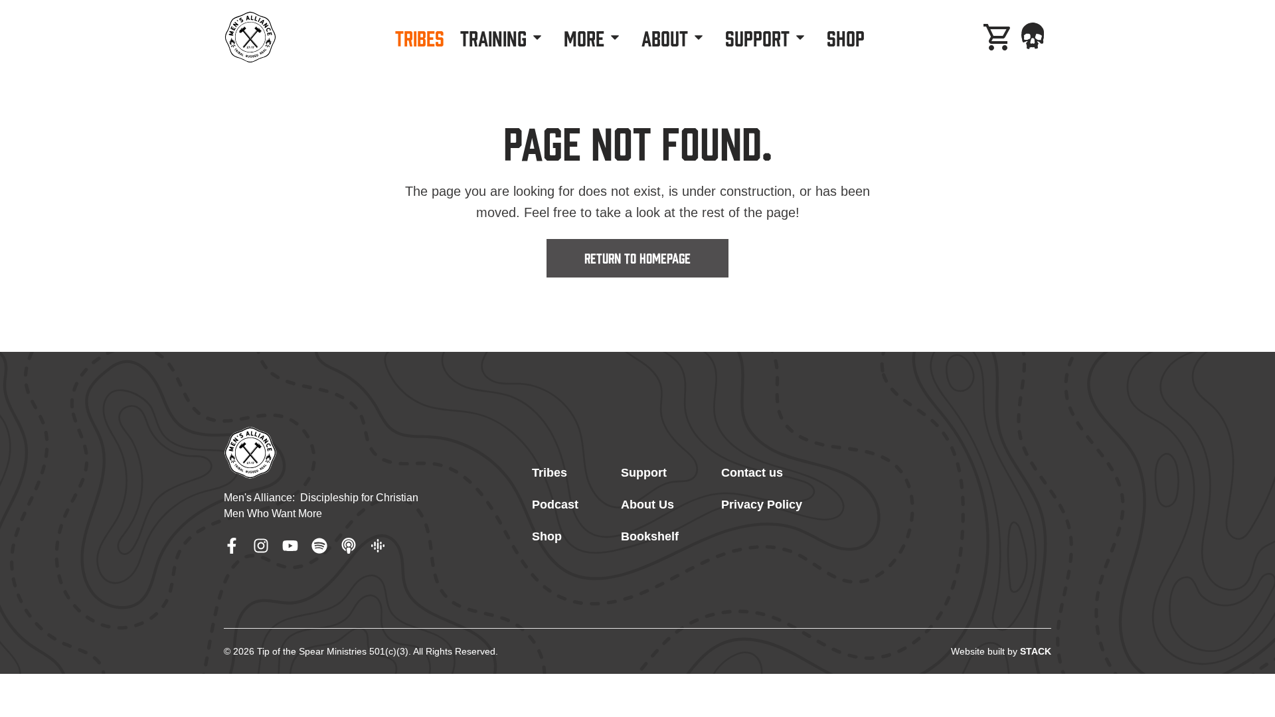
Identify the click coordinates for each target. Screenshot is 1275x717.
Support (644, 472)
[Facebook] (232, 546)
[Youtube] (290, 546)
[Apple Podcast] (349, 546)
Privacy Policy (761, 504)
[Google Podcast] (378, 546)
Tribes (549, 472)
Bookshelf (650, 536)
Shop (547, 536)
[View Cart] (998, 37)
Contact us (752, 472)
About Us (647, 504)
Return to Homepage (637, 257)
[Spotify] (319, 546)
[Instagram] (261, 546)
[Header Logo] (250, 37)
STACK (1035, 651)
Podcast (555, 504)
